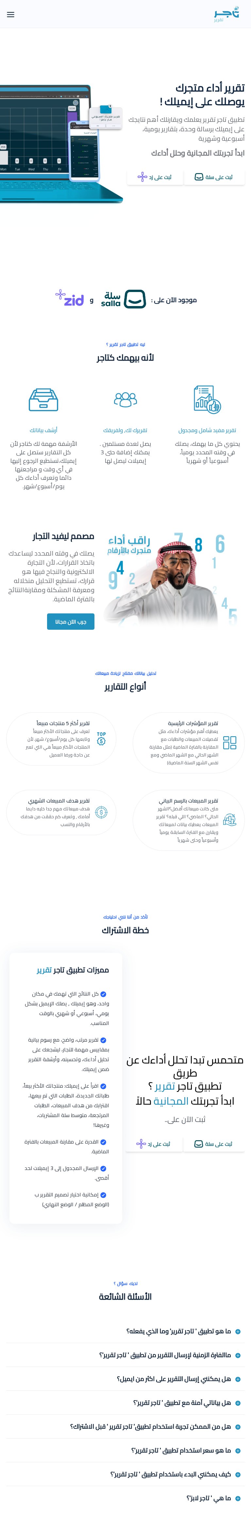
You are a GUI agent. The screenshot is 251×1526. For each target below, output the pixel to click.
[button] (125, 1331)
